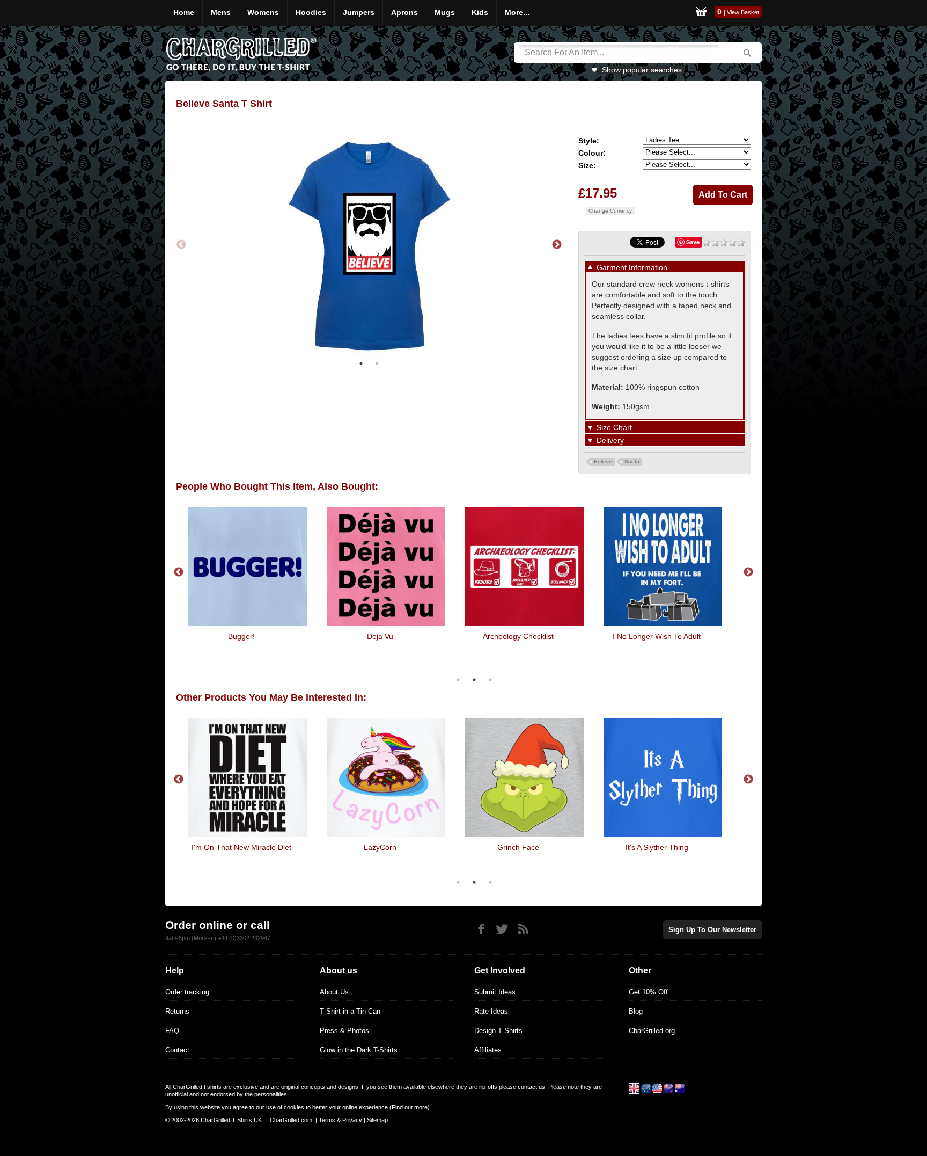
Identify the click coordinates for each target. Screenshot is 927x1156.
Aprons (404, 12)
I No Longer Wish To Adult (212, 636)
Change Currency (610, 211)
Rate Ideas (491, 1011)
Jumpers (358, 12)
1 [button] (361, 363)
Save (693, 242)
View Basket (743, 12)
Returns (177, 1011)
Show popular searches (642, 70)
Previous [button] (181, 244)
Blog (636, 1011)
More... (517, 12)
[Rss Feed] (522, 929)
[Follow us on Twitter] (502, 929)
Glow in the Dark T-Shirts (359, 1050)
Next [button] (556, 244)
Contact (177, 1050)
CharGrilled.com (291, 1120)
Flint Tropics (350, 636)
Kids (480, 12)
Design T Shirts (498, 1031)
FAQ (172, 1031)
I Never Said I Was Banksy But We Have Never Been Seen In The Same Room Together (489, 645)
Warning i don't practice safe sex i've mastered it (350, 851)
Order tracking (187, 992)
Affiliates (488, 1050)
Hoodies (311, 12)
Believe (603, 461)
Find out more (410, 1107)
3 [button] (490, 679)
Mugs (445, 12)
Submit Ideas (495, 992)
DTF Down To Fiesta (628, 847)
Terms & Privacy (340, 1120)
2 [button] (377, 363)
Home (183, 12)
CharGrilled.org (652, 1031)
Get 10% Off (648, 992)
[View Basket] (701, 13)
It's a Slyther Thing (212, 847)
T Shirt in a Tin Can (350, 1011)
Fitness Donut (627, 636)
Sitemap (377, 1120)
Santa (631, 461)
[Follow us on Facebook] (481, 929)
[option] (369, 244)
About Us (334, 992)
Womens (263, 12)
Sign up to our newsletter (712, 930)
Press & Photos (344, 1031)
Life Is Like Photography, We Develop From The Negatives (489, 851)
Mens (221, 12)
